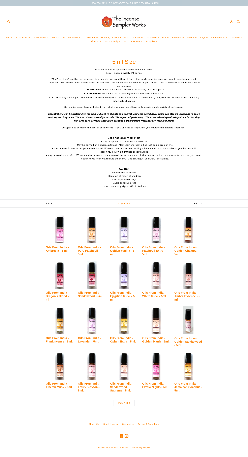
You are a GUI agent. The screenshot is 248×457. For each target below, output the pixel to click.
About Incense (110, 424)
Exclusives (22, 37)
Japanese (151, 37)
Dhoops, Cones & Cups (114, 37)
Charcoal (91, 37)
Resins (191, 37)
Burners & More (72, 37)
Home (9, 37)
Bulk (55, 37)
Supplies (151, 41)
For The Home (132, 41)
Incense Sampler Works (117, 447)
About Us (94, 424)
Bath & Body (112, 41)
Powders (177, 37)
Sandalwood (218, 37)
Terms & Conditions (148, 424)
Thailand (235, 37)
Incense (136, 37)
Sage (203, 37)
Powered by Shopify (140, 447)
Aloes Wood (40, 37)
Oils (164, 37)
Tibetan (95, 41)
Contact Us (128, 424)
